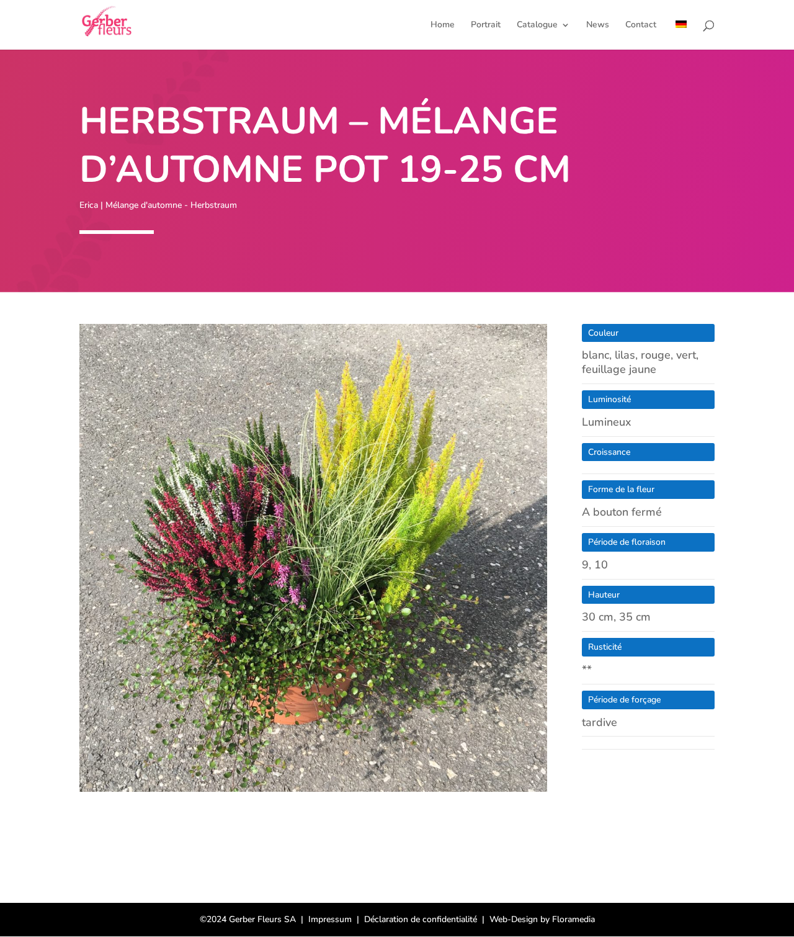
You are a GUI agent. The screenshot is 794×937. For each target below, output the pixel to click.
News (597, 25)
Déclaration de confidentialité (420, 919)
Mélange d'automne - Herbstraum (171, 205)
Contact (640, 25)
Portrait (486, 25)
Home (442, 25)
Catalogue (537, 25)
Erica (88, 205)
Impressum (330, 919)
